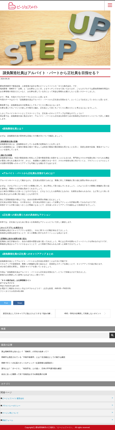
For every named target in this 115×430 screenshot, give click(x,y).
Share (19, 303)
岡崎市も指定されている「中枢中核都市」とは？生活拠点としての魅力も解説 (33, 357)
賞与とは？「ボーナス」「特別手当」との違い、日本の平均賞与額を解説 (31, 368)
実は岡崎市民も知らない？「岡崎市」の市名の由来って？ (25, 351)
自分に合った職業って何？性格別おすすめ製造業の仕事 (24, 374)
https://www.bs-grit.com (9, 286)
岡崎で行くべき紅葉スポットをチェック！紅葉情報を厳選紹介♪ (27, 363)
